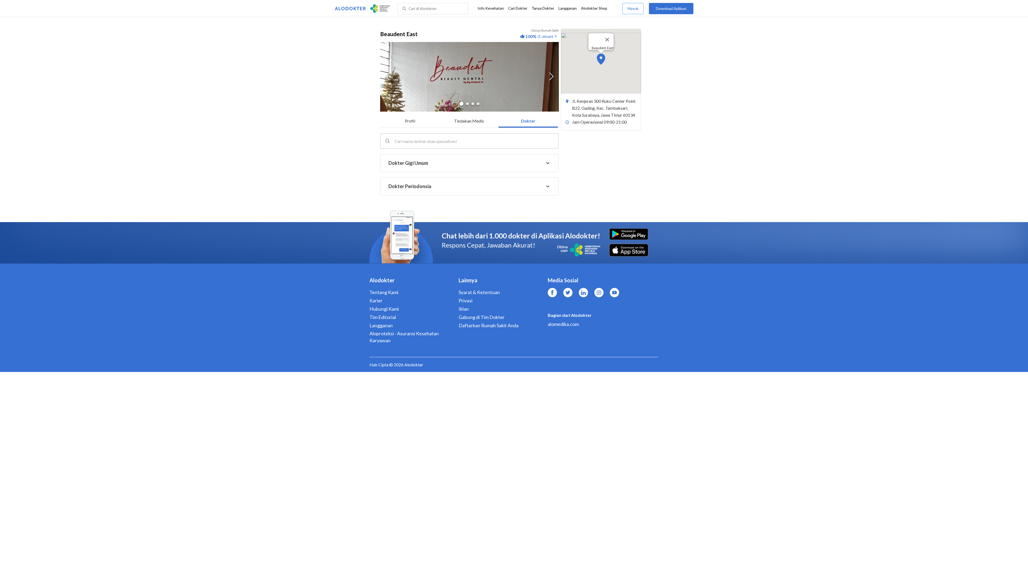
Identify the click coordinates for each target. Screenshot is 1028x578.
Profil (410, 120)
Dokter (528, 120)
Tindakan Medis (469, 120)
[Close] (607, 39)
